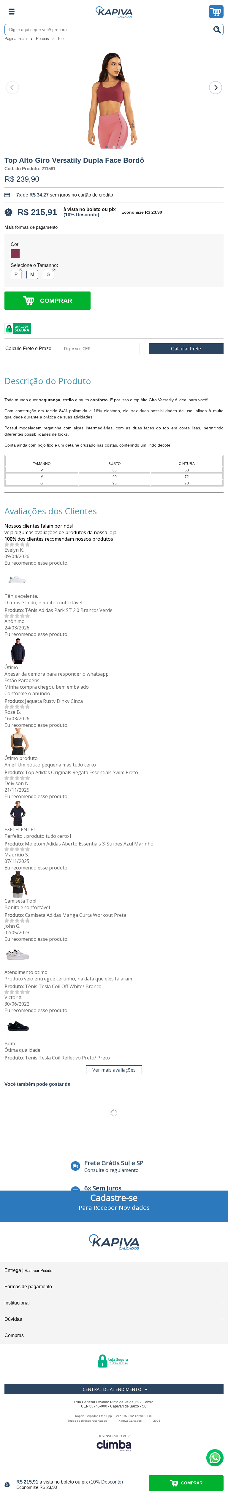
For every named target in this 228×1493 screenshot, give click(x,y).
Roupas (43, 38)
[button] (106, 147)
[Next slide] (215, 87)
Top (60, 38)
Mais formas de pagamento (31, 227)
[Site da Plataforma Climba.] (114, 1443)
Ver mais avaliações (114, 1070)
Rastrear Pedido (38, 1270)
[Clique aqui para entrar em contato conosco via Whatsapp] (215, 1457)
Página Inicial (16, 38)
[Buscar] (217, 29)
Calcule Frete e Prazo (28, 348)
